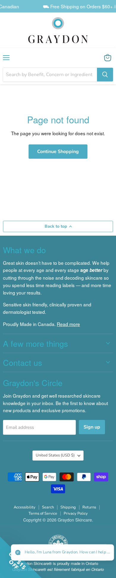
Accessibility (24, 507)
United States (55, 455)
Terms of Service (43, 513)
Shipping (68, 507)
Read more (68, 324)
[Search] (105, 74)
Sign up (92, 427)
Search (48, 507)
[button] (62, 552)
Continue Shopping (58, 151)
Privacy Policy (76, 513)
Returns (89, 507)
